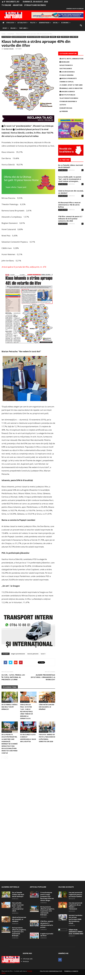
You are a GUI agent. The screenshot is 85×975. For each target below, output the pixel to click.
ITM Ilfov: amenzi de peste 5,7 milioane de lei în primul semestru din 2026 (70, 218)
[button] (80, 25)
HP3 (58, 37)
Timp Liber (23, 28)
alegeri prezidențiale (18, 654)
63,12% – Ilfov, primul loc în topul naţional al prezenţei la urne (13, 677)
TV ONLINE (6, 5)
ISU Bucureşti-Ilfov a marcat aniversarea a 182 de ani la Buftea (69, 204)
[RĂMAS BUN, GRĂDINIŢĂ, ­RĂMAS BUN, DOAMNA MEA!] (62, 932)
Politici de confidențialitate (51, 971)
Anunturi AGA (66, 108)
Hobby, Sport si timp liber (71, 85)
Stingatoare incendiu (35, 5)
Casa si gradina (67, 75)
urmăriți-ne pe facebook (74, 8)
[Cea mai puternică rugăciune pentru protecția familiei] (62, 894)
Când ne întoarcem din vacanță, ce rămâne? (46, 707)
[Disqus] (28, 791)
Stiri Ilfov (10, 23)
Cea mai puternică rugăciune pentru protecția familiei (75, 894)
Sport (5, 28)
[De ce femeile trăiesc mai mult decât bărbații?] (10, 697)
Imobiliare (65, 62)
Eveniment (45, 37)
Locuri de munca (68, 72)
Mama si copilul (67, 82)
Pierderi (64, 111)
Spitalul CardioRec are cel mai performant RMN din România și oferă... (75, 919)
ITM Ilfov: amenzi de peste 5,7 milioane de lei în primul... (46, 924)
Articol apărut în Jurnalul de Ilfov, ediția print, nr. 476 (24, 267)
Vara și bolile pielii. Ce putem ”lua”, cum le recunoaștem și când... (18, 907)
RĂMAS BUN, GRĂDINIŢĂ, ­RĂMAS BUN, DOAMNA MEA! (76, 932)
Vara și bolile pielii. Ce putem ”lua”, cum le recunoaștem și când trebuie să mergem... (69, 179)
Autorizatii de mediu (69, 98)
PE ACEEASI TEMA (9, 687)
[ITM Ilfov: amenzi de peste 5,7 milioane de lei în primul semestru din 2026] (47, 727)
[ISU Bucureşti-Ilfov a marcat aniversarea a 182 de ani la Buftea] (28, 727)
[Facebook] (60, 960)
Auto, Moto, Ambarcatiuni (72, 59)
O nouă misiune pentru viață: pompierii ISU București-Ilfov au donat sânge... (47, 896)
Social (55, 23)
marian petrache (32, 654)
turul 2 (43, 654)
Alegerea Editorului (18, 37)
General (53, 37)
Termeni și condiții (71, 971)
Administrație (44, 23)
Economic (65, 23)
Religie (13, 28)
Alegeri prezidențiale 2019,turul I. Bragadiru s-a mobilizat (43, 677)
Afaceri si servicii (68, 92)
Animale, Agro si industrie (71, 88)
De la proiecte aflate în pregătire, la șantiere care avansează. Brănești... (19, 932)
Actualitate (22, 23)
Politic (33, 23)
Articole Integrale (33, 37)
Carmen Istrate (9, 49)
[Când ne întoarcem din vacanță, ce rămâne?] (47, 697)
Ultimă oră (73, 37)
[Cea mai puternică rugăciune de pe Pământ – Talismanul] (62, 905)
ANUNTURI (17, 5)
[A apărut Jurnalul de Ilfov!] (34, 936)
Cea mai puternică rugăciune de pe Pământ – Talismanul (75, 906)
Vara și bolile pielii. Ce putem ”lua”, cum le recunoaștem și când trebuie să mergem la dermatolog (26, 711)
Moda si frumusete (69, 78)
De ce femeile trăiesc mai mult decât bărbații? (10, 707)
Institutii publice (68, 95)
